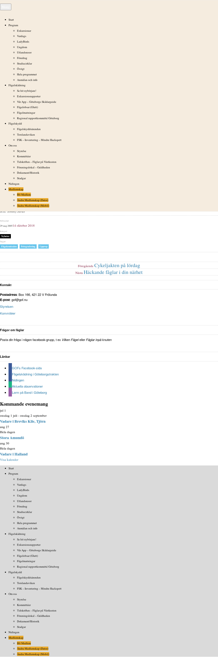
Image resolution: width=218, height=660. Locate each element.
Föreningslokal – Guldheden (33, 167)
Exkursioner (24, 31)
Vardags (21, 36)
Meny (6, 7)
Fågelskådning (17, 85)
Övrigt (20, 69)
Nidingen (14, 184)
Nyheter (5, 236)
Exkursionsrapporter (28, 96)
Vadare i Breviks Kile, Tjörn (23, 421)
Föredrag (22, 58)
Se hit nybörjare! (26, 91)
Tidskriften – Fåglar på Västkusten (36, 162)
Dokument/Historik (28, 173)
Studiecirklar (24, 63)
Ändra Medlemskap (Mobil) (33, 206)
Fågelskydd (15, 123)
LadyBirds (23, 41)
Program (13, 25)
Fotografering (28, 246)
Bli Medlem (24, 194)
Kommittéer (24, 156)
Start (11, 19)
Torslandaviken (26, 134)
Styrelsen (6, 306)
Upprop (43, 246)
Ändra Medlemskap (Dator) (32, 200)
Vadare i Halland (14, 454)
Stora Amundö (12, 437)
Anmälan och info (27, 80)
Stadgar (21, 178)
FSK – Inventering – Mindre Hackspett (39, 140)
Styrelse (21, 151)
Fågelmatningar (26, 113)
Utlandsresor (24, 52)
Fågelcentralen (9, 246)
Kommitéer (7, 313)
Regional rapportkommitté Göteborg (38, 118)
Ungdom (22, 47)
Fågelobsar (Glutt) (27, 107)
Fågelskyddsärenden (29, 129)
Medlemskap (16, 189)
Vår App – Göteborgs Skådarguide (36, 102)
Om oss (13, 145)
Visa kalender (9, 459)
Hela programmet (27, 74)
